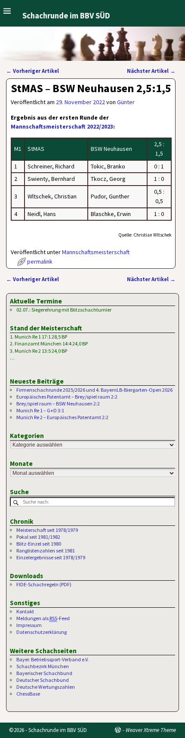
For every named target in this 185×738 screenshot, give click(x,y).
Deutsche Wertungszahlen (45, 687)
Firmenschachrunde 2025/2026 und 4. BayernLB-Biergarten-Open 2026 (94, 390)
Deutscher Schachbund (42, 680)
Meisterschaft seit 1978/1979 (47, 530)
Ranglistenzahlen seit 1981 (45, 550)
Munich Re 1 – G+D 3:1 (40, 410)
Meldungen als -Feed (43, 618)
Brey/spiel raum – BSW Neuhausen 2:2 (58, 403)
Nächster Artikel (151, 71)
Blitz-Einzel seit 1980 (38, 543)
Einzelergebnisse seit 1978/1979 (50, 557)
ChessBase (28, 693)
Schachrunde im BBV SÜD (66, 16)
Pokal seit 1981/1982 (38, 537)
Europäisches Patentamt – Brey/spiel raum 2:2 (66, 396)
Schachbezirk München (42, 666)
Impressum (29, 625)
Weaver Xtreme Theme (151, 730)
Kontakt (25, 611)
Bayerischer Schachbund (44, 673)
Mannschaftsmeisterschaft (96, 252)
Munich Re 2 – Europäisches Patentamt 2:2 (62, 417)
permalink (39, 261)
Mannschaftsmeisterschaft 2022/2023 (62, 126)
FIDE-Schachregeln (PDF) (43, 584)
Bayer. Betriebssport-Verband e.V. (52, 659)
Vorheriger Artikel (32, 71)
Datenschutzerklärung (41, 632)
